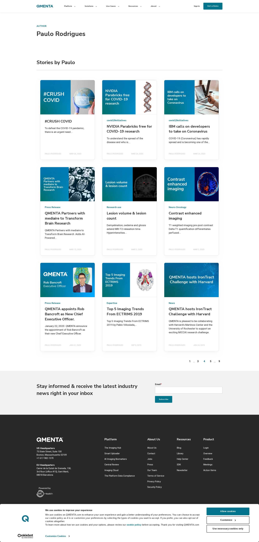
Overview (207, 453)
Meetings (207, 464)
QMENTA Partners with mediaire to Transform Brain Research (65, 218)
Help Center (182, 459)
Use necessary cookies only (228, 528)
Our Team (152, 470)
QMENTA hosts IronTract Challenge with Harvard (190, 311)
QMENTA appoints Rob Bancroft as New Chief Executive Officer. (64, 314)
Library (180, 453)
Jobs (149, 459)
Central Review (111, 464)
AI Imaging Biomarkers (115, 459)
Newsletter (182, 470)
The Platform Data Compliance (119, 476)
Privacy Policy (154, 481)
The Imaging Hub (112, 448)
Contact (151, 453)
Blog (179, 448)
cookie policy (134, 524)
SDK (179, 464)
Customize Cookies (55, 536)
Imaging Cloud (111, 470)
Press (150, 464)
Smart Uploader (112, 453)
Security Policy (154, 487)
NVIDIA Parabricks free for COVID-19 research (129, 129)
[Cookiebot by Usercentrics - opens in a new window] (25, 536)
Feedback (208, 459)
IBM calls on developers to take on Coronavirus (189, 129)
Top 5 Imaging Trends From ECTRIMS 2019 (125, 311)
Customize (226, 520)
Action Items (209, 470)
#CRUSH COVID (58, 121)
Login (206, 448)
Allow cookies (228, 511)
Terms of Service (155, 476)
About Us (151, 448)
